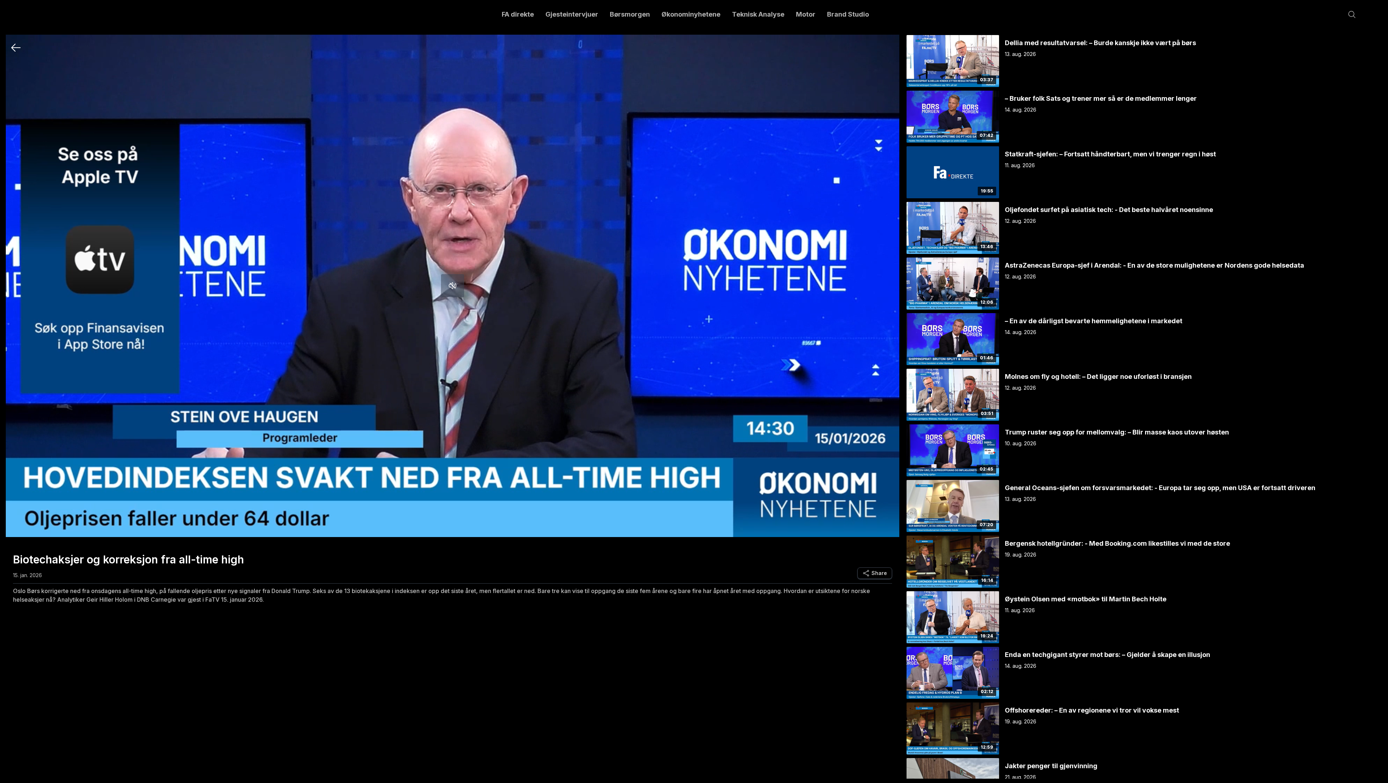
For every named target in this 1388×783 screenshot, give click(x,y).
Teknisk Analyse (758, 14)
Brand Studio (848, 14)
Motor (805, 14)
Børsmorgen (630, 14)
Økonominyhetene (690, 14)
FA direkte (518, 14)
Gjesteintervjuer (571, 14)
